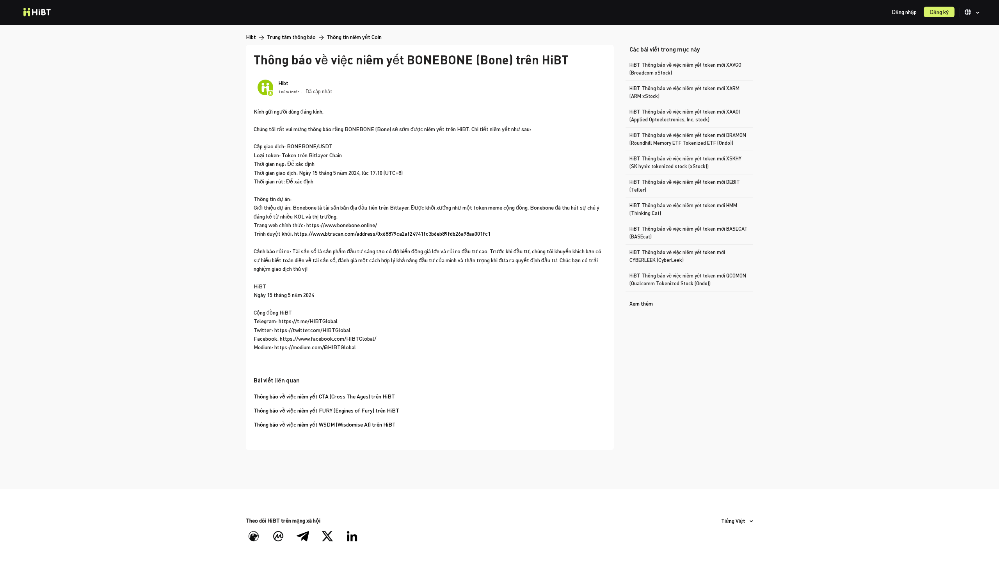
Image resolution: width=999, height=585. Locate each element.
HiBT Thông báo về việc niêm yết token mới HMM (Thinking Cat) (683, 209)
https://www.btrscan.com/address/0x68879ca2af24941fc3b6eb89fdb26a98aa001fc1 (392, 233)
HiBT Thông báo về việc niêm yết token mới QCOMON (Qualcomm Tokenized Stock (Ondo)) (687, 279)
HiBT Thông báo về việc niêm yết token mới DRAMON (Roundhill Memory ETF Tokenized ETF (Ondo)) (687, 139)
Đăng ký (939, 12)
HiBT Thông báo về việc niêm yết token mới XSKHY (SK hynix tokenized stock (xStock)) (685, 162)
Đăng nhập (904, 12)
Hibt (251, 37)
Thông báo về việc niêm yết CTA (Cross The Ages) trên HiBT (324, 396)
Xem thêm (641, 303)
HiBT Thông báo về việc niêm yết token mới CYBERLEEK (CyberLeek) (677, 256)
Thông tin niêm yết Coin (354, 37)
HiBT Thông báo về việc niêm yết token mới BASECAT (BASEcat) (688, 233)
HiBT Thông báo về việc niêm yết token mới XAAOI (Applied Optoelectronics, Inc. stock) (684, 115)
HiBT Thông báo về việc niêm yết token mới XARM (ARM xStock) (684, 92)
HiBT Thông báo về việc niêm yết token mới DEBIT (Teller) (684, 186)
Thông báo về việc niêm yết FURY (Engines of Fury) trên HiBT (326, 410)
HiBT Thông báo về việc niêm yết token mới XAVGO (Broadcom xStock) (685, 69)
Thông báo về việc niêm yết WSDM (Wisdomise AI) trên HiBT (325, 424)
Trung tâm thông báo (291, 37)
